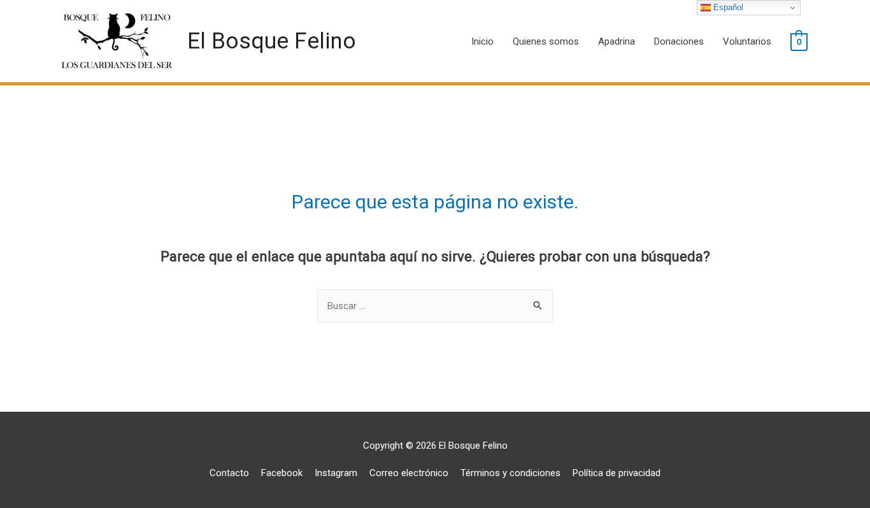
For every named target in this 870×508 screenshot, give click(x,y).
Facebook (282, 473)
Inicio (482, 41)
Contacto (229, 473)
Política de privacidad (616, 473)
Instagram (336, 473)
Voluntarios (747, 41)
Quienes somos (546, 41)
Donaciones (679, 41)
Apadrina (616, 41)
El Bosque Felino (271, 41)
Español (727, 7)
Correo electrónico (408, 473)
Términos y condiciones (510, 473)
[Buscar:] (435, 306)
